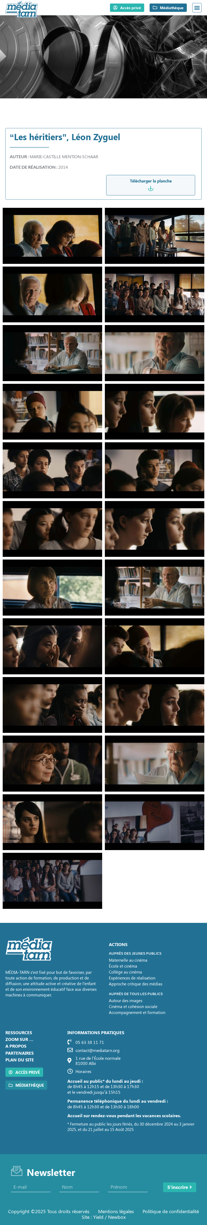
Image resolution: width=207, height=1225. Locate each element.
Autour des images (125, 1000)
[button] (197, 7)
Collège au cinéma (125, 971)
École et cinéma (123, 966)
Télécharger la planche (151, 181)
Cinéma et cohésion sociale (133, 1006)
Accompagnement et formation (137, 1012)
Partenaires (19, 1052)
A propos (15, 1045)
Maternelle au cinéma (128, 960)
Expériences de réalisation (132, 977)
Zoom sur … (19, 1039)
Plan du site (19, 1059)
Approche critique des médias (135, 983)
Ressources (18, 1032)
